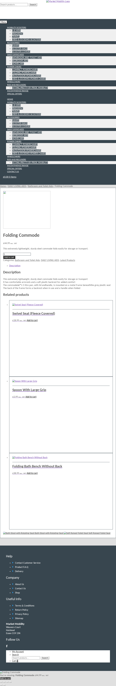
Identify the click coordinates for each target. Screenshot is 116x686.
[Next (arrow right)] (4, 685)
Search (33, 4)
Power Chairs (14, 67)
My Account (18, 652)
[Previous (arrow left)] (1, 685)
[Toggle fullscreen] (4, 682)
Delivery (19, 571)
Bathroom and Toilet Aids (27, 58)
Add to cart (9, 257)
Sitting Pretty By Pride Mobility (30, 88)
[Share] (7, 682)
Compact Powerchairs (25, 70)
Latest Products (67, 260)
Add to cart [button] (32, 320)
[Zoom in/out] (1, 682)
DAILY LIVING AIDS (15, 129)
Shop (17, 593)
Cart (15, 661)
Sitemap (19, 618)
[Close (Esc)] (10, 682)
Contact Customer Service (27, 563)
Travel (15, 36)
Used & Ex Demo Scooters (26, 39)
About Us (19, 584)
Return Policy (21, 610)
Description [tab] (14, 266)
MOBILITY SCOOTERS (16, 102)
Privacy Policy (22, 614)
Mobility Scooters (16, 28)
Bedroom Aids (20, 61)
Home (3, 186)
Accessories (13, 43)
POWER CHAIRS (14, 141)
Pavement (17, 33)
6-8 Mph (16, 30)
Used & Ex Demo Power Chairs (29, 79)
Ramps (15, 45)
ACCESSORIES (13, 117)
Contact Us (13, 172)
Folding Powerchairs (24, 73)
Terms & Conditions (24, 606)
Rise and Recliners (16, 85)
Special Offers (14, 94)
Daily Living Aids (15, 55)
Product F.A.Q (21, 567)
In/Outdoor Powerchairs (26, 76)
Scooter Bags (19, 48)
